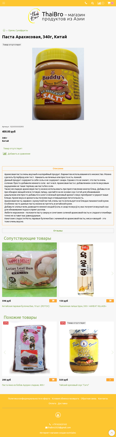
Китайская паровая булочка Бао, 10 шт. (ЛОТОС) (25, 306)
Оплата (52, 403)
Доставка (62, 403)
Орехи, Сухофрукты (18, 30)
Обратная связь (89, 398)
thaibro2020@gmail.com (59, 427)
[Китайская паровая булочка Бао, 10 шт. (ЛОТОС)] (29, 269)
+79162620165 (59, 424)
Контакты (103, 398)
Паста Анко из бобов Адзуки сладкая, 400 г (23, 385)
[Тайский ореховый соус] (86, 349)
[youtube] (58, 415)
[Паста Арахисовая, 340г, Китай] (58, 84)
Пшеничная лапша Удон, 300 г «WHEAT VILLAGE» (82, 306)
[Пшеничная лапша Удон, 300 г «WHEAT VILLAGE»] (86, 269)
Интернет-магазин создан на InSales (58, 433)
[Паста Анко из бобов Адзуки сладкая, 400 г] (29, 349)
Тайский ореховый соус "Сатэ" (74, 385)
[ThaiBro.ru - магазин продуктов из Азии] (58, 15)
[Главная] (4, 30)
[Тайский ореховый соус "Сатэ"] (110, 379)
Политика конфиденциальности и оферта (29, 398)
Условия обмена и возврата (65, 398)
